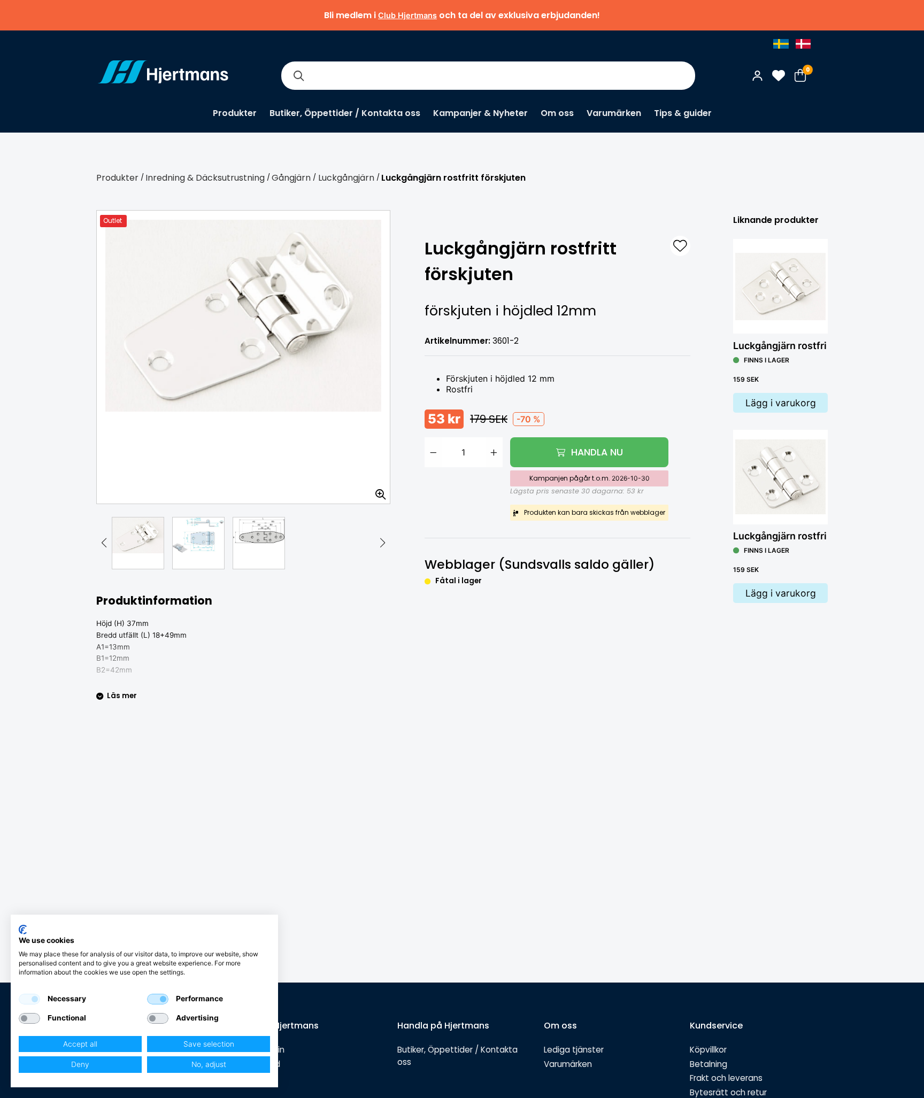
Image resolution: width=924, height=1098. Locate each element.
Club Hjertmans (407, 15)
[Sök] (298, 76)
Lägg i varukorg (780, 402)
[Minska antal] (433, 452)
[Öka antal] (494, 452)
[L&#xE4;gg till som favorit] (680, 246)
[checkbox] (29, 999)
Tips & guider (683, 113)
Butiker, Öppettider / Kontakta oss (345, 113)
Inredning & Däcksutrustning (205, 178)
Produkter (235, 113)
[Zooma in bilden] (377, 491)
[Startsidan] (163, 75)
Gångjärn (291, 178)
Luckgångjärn (346, 178)
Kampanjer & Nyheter (480, 113)
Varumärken (614, 113)
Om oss (557, 113)
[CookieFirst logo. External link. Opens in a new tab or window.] (23, 929)
